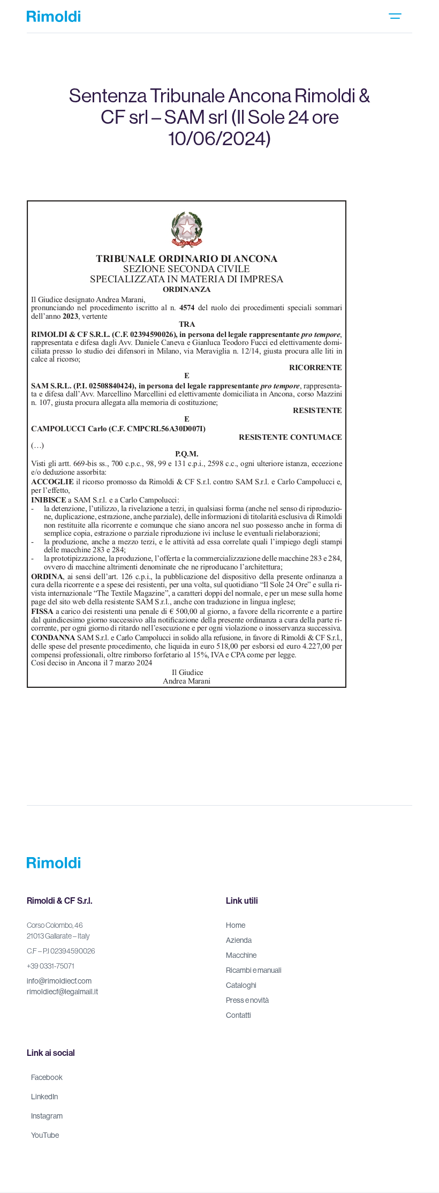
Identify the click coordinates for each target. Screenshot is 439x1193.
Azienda (239, 940)
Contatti (238, 1015)
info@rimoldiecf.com (59, 981)
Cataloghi (241, 985)
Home (235, 925)
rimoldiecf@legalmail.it (62, 991)
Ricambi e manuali (254, 970)
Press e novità (247, 1000)
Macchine (241, 955)
